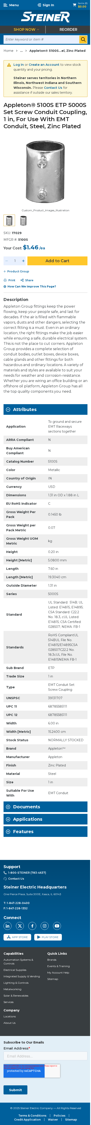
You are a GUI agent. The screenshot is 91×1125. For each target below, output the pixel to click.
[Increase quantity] (23, 261)
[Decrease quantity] (6, 261)
